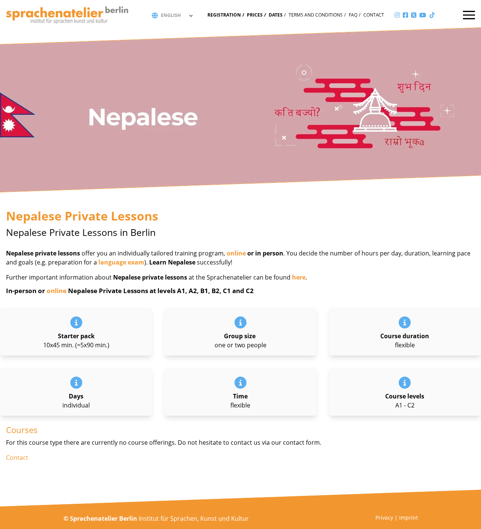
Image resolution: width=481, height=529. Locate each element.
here (299, 277)
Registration (224, 15)
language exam (121, 262)
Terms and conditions (316, 15)
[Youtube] (422, 15)
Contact (373, 15)
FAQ (353, 15)
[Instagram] (397, 15)
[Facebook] (405, 15)
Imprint (408, 517)
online (236, 253)
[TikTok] (432, 15)
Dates (276, 15)
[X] (413, 15)
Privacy (384, 517)
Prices (255, 15)
